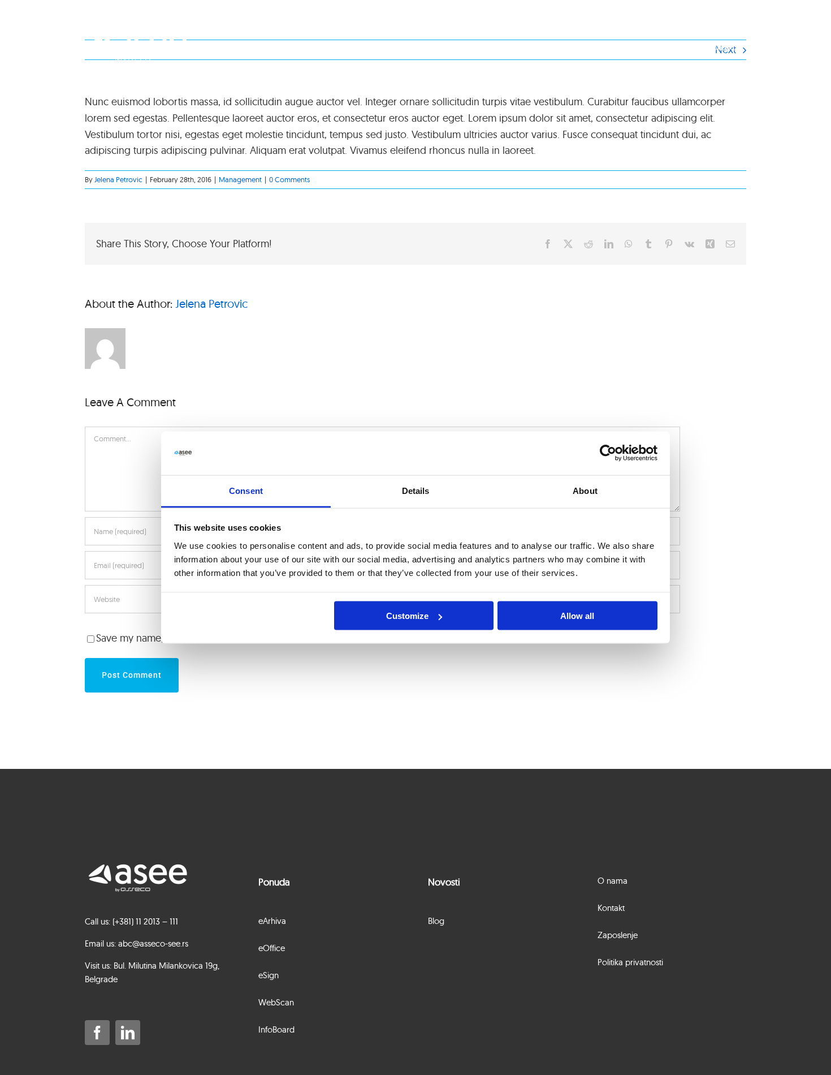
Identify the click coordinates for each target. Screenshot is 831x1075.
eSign (466, 47)
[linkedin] (127, 1032)
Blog (624, 47)
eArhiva (370, 47)
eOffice (419, 47)
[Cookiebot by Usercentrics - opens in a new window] (608, 453)
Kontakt (721, 47)
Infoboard (575, 47)
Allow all (577, 616)
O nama (670, 47)
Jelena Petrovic (118, 179)
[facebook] (97, 1032)
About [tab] (585, 490)
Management (240, 179)
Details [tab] (416, 490)
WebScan (516, 47)
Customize (407, 616)
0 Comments (289, 179)
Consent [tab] (246, 490)
